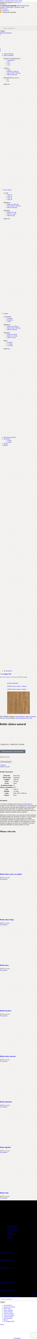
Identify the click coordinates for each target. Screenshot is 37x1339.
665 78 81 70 (4, 1269)
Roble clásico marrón (8, 1056)
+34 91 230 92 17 (5, 1253)
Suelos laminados (12, 1225)
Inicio (1, 677)
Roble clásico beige (7, 920)
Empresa (9, 1235)
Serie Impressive (14, 677)
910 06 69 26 (4, 1261)
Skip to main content (16, 1)
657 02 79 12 (16, 2)
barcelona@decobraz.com (7, 1282)
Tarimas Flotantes (5, 718)
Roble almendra (6, 1102)
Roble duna (4, 965)
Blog (22, 7)
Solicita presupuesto (6, 761)
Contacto (9, 1238)
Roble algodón (5, 1147)
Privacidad (4, 1296)
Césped (9, 442)
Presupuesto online (12, 1230)
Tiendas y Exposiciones (6, 7)
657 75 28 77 (4, 1284)
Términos (16, 1296)
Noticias (9, 1237)
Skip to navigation (5, 1)
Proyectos (17, 7)
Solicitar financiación (23, 5)
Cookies (10, 1296)
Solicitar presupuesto (6, 33)
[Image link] (9, 1206)
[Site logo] (12, 25)
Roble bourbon (5, 1011)
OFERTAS (3, 4)
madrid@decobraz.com (6, 1259)
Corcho (9, 440)
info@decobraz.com (5, 1252)
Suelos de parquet (12, 1229)
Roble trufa (4, 1193)
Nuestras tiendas (11, 1233)
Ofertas (9, 1232)
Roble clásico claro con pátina (11, 874)
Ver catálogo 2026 (5, 674)
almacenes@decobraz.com (7, 1267)
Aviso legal (34, 1294)
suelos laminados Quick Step (24, 718)
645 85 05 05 (12, 1261)
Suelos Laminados (7, 677)
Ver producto (3, 879)
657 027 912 (14, 1253)
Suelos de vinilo (11, 1227)
